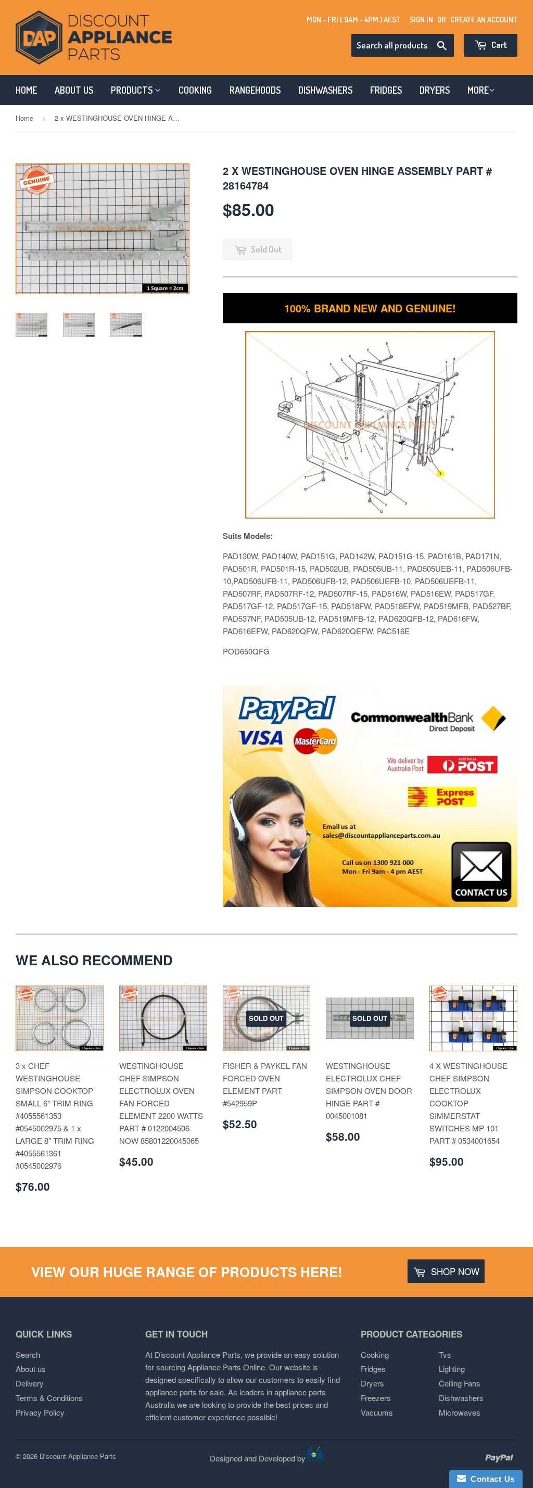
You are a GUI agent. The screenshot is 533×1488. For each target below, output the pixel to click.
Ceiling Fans (459, 1383)
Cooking (375, 1354)
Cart (498, 44)
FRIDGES (386, 90)
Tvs (445, 1354)
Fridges (373, 1368)
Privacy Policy (40, 1412)
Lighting (452, 1368)
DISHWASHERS (325, 90)
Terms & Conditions (49, 1397)
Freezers (376, 1397)
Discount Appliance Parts (78, 1456)
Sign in (421, 19)
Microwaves (459, 1412)
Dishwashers (461, 1397)
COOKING (195, 90)
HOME (26, 90)
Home (24, 118)
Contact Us (490, 1478)
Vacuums (377, 1412)
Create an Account (483, 19)
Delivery (30, 1383)
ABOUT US (74, 90)
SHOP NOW (453, 1271)
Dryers (372, 1383)
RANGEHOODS (255, 90)
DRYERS (435, 90)
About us (31, 1368)
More (478, 90)
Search (28, 1354)
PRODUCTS (133, 90)
